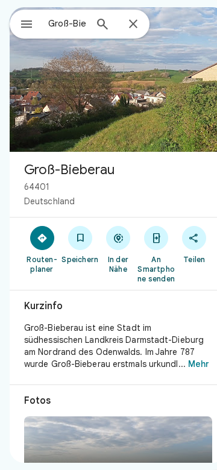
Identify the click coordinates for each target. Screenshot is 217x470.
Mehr (198, 364)
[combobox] (67, 23)
